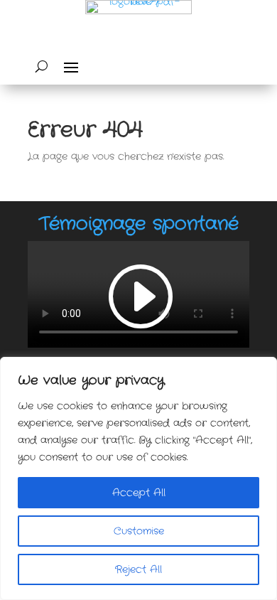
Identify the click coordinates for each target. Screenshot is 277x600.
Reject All (138, 569)
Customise (139, 531)
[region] (138, 478)
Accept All (138, 493)
